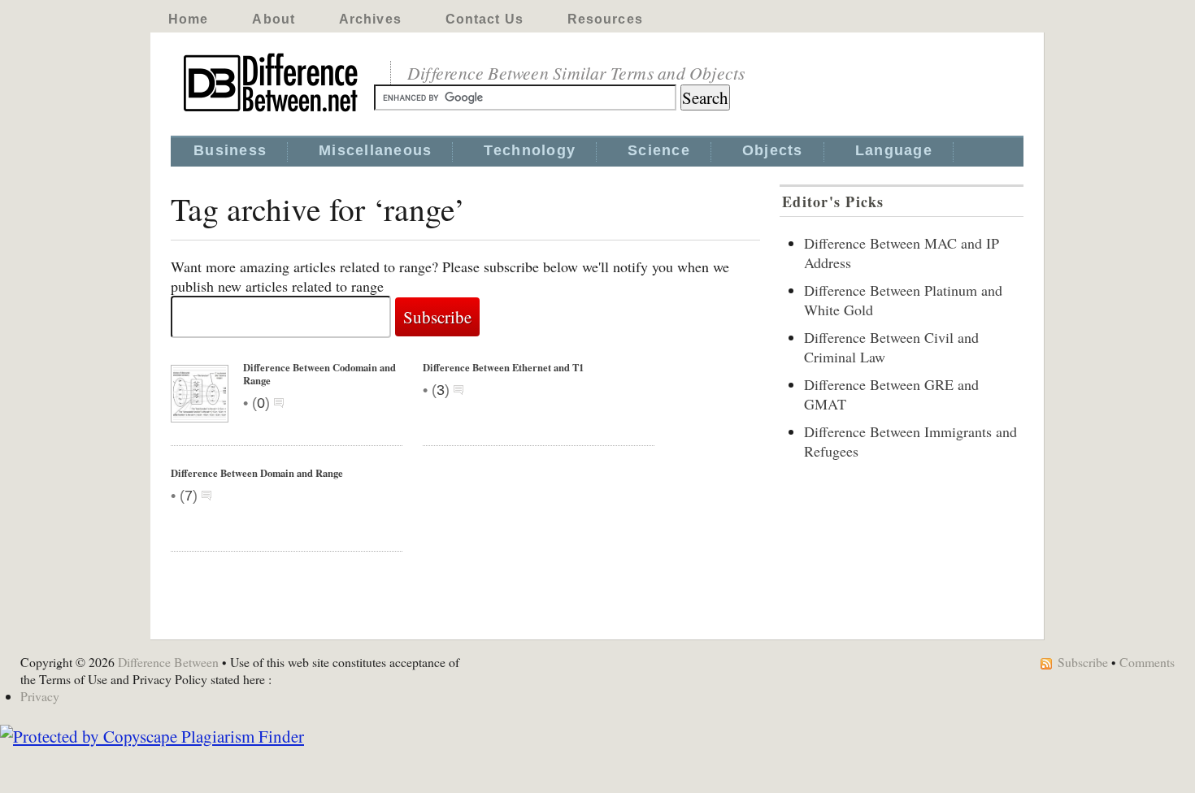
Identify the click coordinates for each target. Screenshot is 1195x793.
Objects (772, 150)
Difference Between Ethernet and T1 (503, 367)
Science (659, 150)
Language (893, 150)
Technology (530, 150)
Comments (1147, 661)
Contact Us (484, 19)
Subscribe (1083, 661)
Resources (605, 19)
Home (188, 19)
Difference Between (168, 661)
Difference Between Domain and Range (257, 473)
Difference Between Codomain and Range (319, 374)
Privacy (39, 695)
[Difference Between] (272, 112)
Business (230, 150)
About (273, 19)
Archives (370, 19)
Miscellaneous (375, 150)
